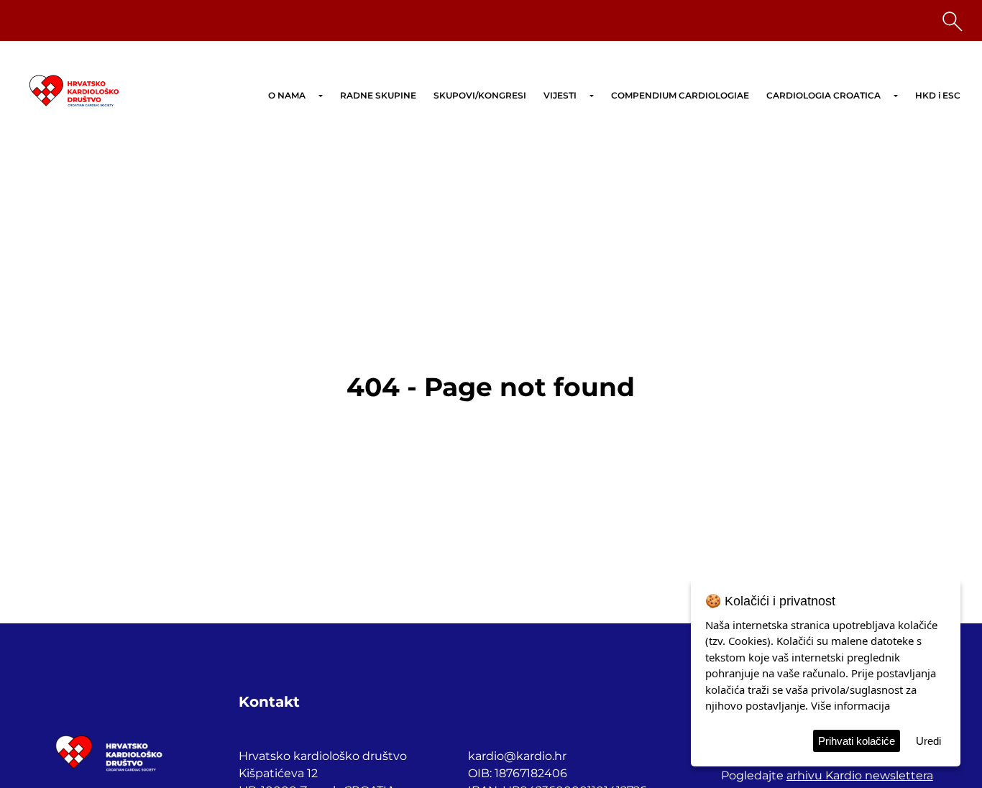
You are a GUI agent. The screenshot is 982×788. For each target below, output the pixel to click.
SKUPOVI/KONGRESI (479, 95)
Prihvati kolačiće (856, 741)
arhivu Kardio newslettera (859, 775)
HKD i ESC (937, 95)
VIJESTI (560, 95)
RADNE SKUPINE (378, 95)
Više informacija (850, 705)
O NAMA (287, 95)
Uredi (928, 741)
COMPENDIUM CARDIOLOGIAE (680, 95)
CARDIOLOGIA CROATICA (823, 95)
